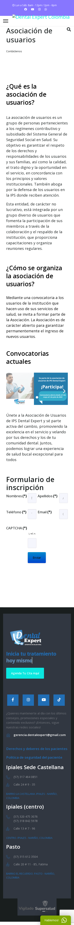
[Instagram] (39, 9)
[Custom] (46, 9)
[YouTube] (43, 700)
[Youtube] (32, 9)
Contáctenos (14, 51)
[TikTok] (59, 700)
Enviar (37, 558)
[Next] (64, 389)
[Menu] (5, 21)
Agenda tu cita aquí (25, 673)
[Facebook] (25, 9)
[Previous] (10, 389)
